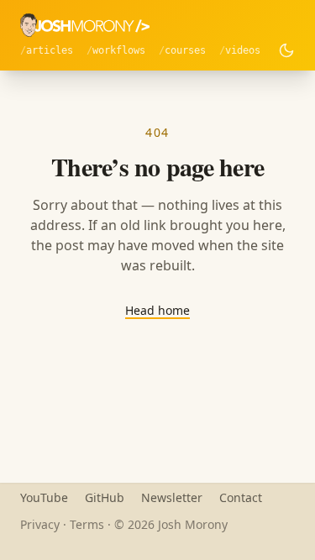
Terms (87, 524)
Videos (242, 50)
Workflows (118, 50)
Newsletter (171, 497)
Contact (240, 497)
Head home (157, 310)
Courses (185, 50)
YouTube (44, 497)
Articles (49, 50)
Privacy (40, 524)
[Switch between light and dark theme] (286, 50)
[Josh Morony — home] (85, 25)
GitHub (104, 497)
